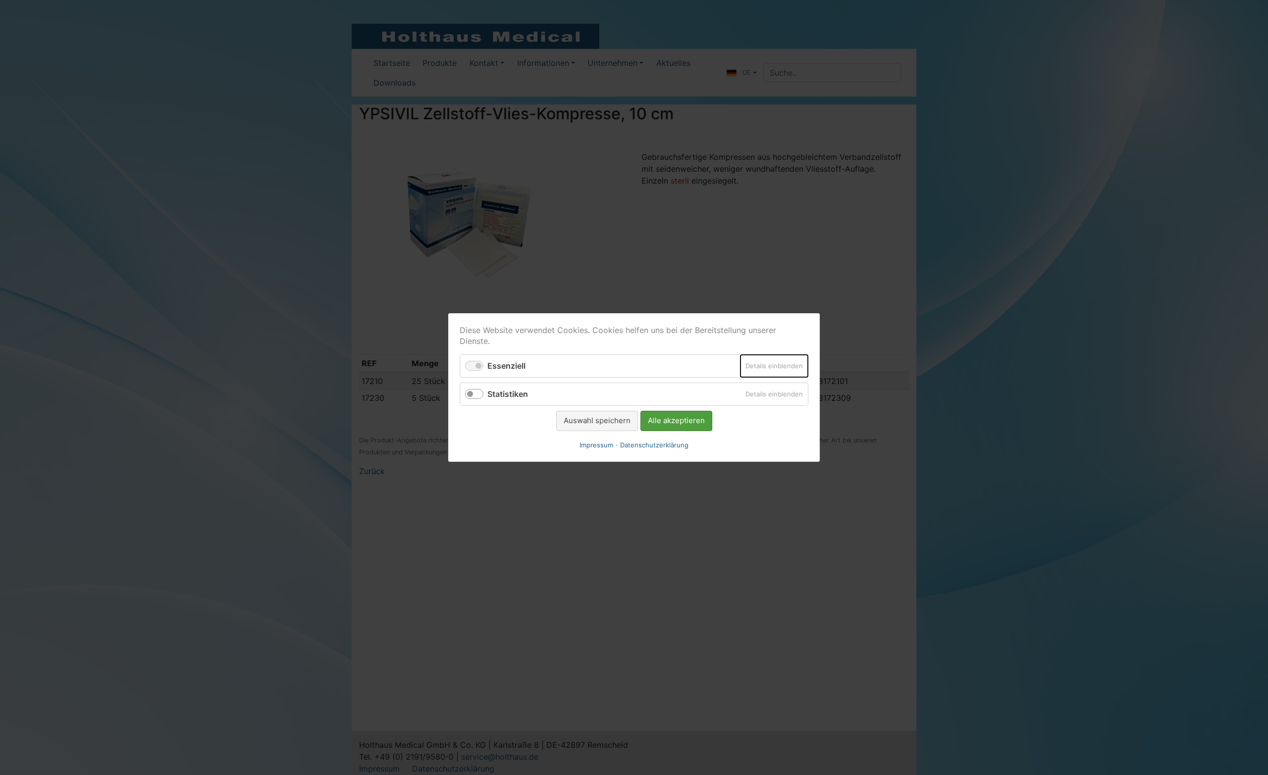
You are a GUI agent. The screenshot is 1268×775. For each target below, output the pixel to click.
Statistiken (507, 394)
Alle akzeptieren (676, 420)
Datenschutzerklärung (654, 445)
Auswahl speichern (597, 420)
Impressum (596, 445)
